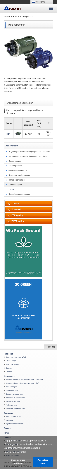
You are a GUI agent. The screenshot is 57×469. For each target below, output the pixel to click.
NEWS (6, 433)
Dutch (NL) (40, 2)
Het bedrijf (8, 354)
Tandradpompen (15, 166)
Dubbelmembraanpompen (19, 194)
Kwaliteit (9, 368)
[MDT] (18, 133)
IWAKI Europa (11, 361)
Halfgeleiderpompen (17, 180)
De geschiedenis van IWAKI (16, 357)
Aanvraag (9, 420)
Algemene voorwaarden (14, 424)
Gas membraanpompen (18, 170)
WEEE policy (18, 221)
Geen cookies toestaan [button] (18, 462)
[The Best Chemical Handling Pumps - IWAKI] (12, 8)
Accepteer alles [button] (43, 462)
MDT (12, 189)
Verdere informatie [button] (15, 452)
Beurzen (7, 428)
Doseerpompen (15, 161)
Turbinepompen (26, 17)
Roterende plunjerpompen (19, 175)
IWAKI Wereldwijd (12, 364)
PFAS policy (17, 215)
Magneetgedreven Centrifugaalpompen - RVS (28, 156)
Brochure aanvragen (13, 416)
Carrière (9, 371)
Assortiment (10, 17)
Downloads (8, 413)
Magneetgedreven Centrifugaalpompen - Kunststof (29, 152)
